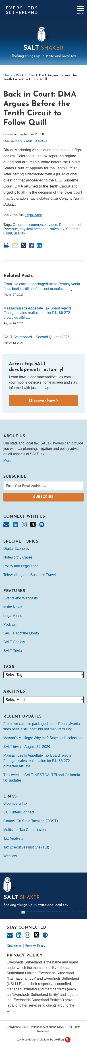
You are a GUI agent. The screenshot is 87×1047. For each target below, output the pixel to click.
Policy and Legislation (20, 566)
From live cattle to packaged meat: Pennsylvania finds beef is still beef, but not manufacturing (42, 286)
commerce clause (43, 225)
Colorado (20, 225)
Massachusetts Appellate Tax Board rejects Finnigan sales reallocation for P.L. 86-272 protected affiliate (37, 313)
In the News (12, 607)
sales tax (57, 229)
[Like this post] (31, 245)
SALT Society (14, 642)
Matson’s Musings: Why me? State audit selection (42, 738)
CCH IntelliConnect (18, 812)
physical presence (34, 229)
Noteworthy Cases (32, 140)
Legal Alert (33, 215)
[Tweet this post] (23, 245)
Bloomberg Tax (15, 803)
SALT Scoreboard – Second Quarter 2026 (37, 337)
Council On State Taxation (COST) (30, 821)
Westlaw (10, 856)
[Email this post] (15, 245)
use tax (19, 233)
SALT (43, 48)
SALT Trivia (12, 651)
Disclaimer (14, 946)
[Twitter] (33, 524)
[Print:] (6, 245)
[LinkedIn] (15, 524)
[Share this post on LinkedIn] (39, 245)
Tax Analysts (13, 838)
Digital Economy (16, 548)
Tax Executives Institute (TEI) (26, 847)
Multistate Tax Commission (24, 830)
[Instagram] (24, 524)
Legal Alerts (12, 616)
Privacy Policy (35, 946)
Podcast (9, 624)
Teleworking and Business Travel (29, 575)
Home (7, 75)
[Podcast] (41, 524)
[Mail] (6, 524)
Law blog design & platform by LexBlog (40, 1039)
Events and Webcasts (20, 598)
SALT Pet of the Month (21, 633)
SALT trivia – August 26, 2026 (26, 747)
